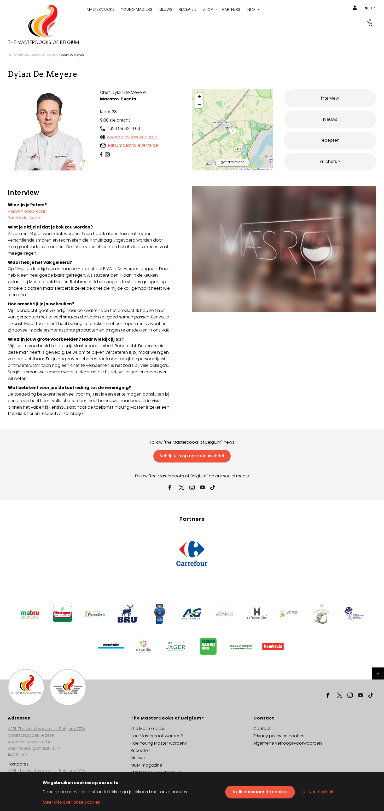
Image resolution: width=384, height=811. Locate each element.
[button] (232, 130)
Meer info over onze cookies (71, 802)
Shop (207, 9)
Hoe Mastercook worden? (157, 736)
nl (367, 8)
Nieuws (165, 9)
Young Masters (136, 9)
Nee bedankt (322, 792)
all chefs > (330, 161)
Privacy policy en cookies (278, 736)
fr (373, 8)
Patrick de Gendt (25, 218)
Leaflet (240, 169)
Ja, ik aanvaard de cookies (260, 792)
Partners (231, 9)
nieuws (330, 119)
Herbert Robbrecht (26, 211)
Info (251, 9)
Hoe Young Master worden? (159, 743)
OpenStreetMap (254, 169)
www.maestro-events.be (132, 137)
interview (330, 98)
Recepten (187, 9)
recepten (330, 140)
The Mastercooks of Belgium (43, 42)
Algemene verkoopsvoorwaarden (287, 743)
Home (12, 55)
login (354, 8)
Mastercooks (101, 9)
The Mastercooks (148, 729)
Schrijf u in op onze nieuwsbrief (192, 456)
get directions (233, 161)
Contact (262, 729)
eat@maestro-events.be (132, 145)
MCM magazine (146, 765)
